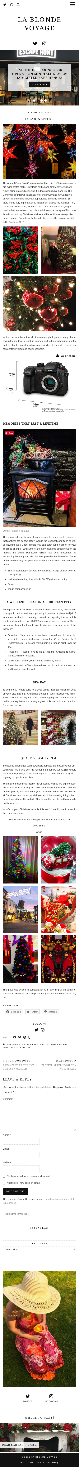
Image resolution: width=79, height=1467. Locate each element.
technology (23, 1048)
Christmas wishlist (57, 1044)
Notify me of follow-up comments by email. (29, 1176)
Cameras (26, 1044)
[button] (73, 5)
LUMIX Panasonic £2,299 (16, 531)
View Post (40, 82)
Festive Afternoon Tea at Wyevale (58, 1064)
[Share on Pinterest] (24, 1037)
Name (7, 1135)
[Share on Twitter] (19, 1037)
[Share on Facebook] (14, 1037)
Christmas (38, 1044)
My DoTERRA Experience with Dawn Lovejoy (39, 74)
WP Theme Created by (39, 1463)
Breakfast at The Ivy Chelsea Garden (18, 1064)
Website (7, 1162)
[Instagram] (11, 5)
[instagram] (44, 43)
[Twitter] (5, 5)
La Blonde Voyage (39, 23)
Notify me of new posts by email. (23, 1183)
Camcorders (13, 1044)
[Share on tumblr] (29, 1037)
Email (6, 1148)
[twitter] (35, 43)
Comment (9, 1099)
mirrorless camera (66, 537)
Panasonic (9, 1048)
